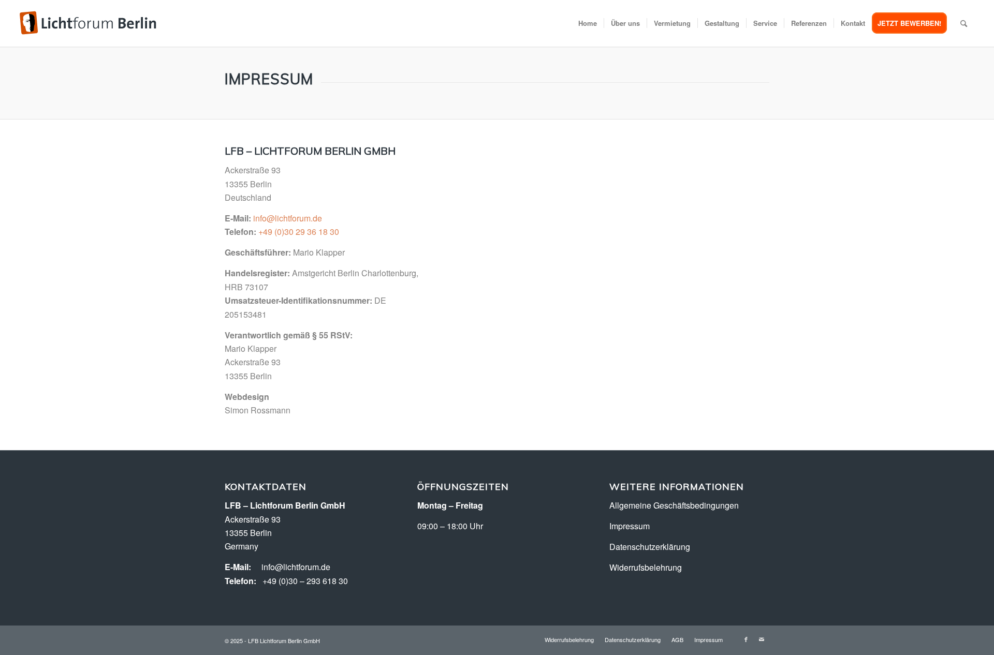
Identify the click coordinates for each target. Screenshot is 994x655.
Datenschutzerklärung (649, 547)
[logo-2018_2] (88, 23)
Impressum (629, 526)
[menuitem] (588, 23)
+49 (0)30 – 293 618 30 (305, 581)
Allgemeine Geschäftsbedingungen (674, 505)
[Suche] (964, 23)
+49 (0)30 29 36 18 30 (298, 231)
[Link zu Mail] (761, 639)
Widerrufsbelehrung (645, 567)
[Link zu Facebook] (746, 639)
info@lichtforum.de (287, 218)
